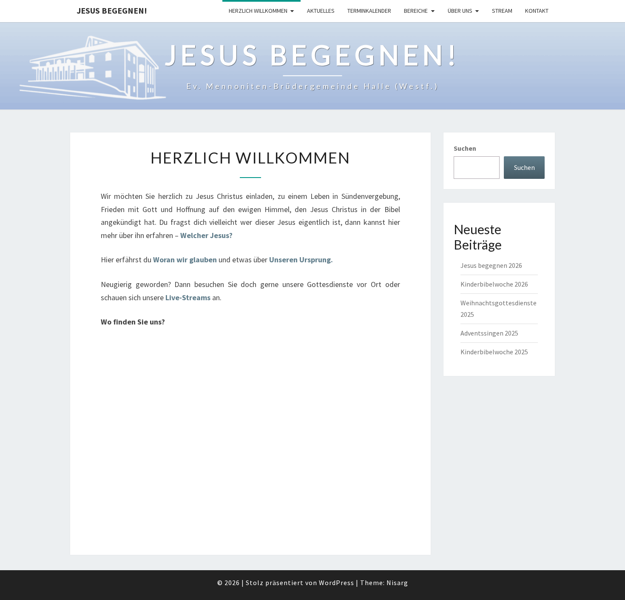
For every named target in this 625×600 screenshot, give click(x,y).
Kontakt (536, 10)
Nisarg (397, 582)
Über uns (460, 10)
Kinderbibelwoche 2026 (494, 284)
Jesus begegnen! (112, 10)
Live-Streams (187, 297)
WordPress (336, 582)
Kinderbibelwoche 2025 (494, 351)
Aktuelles (321, 10)
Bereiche (416, 10)
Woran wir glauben (186, 259)
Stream (502, 10)
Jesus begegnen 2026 (491, 265)
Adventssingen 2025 (489, 333)
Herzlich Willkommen (258, 10)
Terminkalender (369, 10)
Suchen (465, 148)
